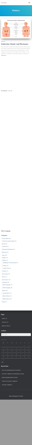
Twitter (16, 393)
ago (9, 90)
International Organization (7, 249)
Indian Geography (6, 284)
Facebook (13, 393)
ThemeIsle (21, 396)
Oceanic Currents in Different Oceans (13, 374)
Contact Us (5, 322)
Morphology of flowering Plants (10, 262)
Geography (4, 282)
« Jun (2, 362)
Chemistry (4, 271)
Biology (3, 41)
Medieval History (6, 296)
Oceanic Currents (7, 384)
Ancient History (6, 293)
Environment (5, 274)
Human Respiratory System (9, 377)
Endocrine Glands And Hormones (14, 44)
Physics (3, 276)
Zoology (4, 265)
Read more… (4, 55)
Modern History (6, 299)
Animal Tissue (6, 268)
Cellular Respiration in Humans (11, 370)
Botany (4, 260)
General (3, 244)
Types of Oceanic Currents (9, 381)
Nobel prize (4, 252)
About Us (4, 318)
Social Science (5, 279)
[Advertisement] (16, 73)
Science (3, 255)
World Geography (6, 287)
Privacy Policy (6, 326)
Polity (3, 301)
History (3, 290)
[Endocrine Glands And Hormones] (16, 28)
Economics (4, 246)
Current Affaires (5, 238)
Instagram (18, 393)
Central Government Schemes (8, 241)
